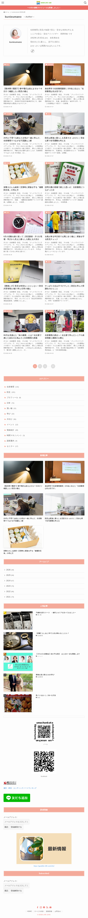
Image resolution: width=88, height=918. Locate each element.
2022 (10, 591)
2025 (10, 575)
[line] (44, 907)
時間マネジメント (16, 435)
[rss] (47, 907)
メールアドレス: (10, 817)
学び (10, 414)
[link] (32, 51)
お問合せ (58, 911)
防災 (11, 392)
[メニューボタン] (3, 2)
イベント (12, 425)
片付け (11, 419)
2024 (10, 581)
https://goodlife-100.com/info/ (44, 866)
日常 (10, 403)
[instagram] (41, 907)
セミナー (12, 446)
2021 (10, 597)
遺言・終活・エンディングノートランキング (20, 788)
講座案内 (12, 441)
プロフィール (14, 397)
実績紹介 (12, 430)
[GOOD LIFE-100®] (44, 2)
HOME (29, 911)
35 (53, 366)
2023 (10, 586)
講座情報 (49, 911)
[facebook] (37, 907)
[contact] (50, 907)
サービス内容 (39, 911)
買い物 (11, 408)
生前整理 (13, 387)
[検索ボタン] (85, 2)
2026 (10, 570)
